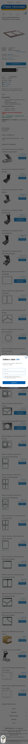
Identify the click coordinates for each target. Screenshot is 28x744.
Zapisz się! (14, 382)
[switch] (3, 742)
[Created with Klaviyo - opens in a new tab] (14, 388)
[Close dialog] (26, 357)
